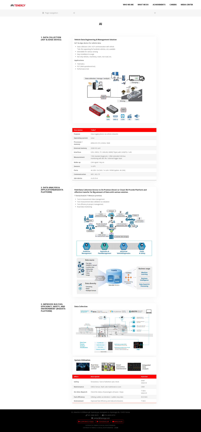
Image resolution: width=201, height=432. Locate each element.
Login (116, 427)
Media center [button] (187, 4)
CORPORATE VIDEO (87, 421)
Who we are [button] (128, 4)
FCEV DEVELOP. (103, 421)
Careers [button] (173, 4)
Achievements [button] (159, 4)
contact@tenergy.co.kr (102, 418)
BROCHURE (118, 421)
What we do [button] (143, 4)
